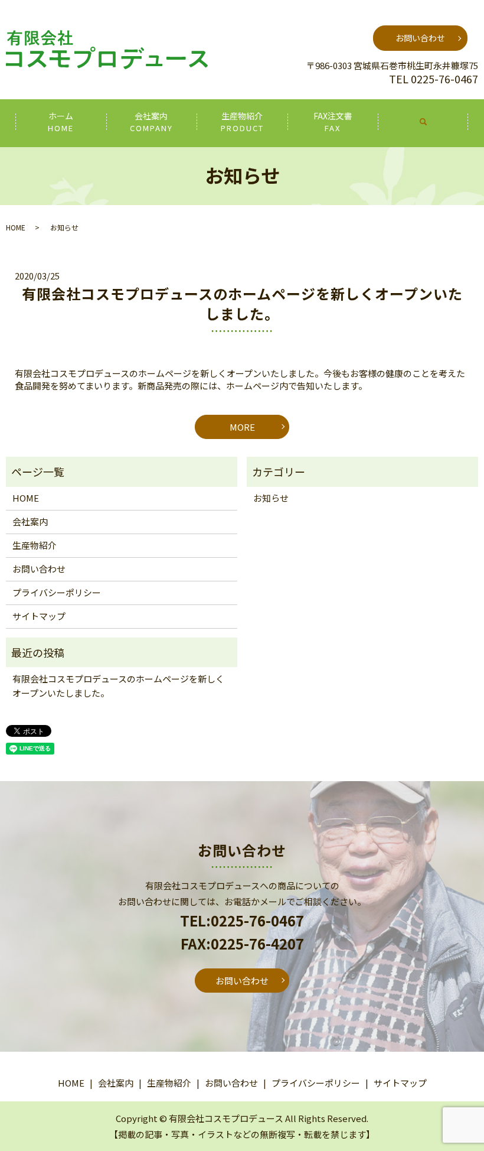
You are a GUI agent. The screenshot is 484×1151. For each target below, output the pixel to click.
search (423, 121)
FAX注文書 (332, 122)
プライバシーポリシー (56, 592)
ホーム (61, 122)
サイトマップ (39, 616)
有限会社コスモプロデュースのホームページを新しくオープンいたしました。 (242, 303)
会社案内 (151, 122)
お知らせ (271, 498)
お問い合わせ (420, 38)
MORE (242, 427)
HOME (15, 227)
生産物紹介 (242, 122)
